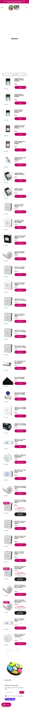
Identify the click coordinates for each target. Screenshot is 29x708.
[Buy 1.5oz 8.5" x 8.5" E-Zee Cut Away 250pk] (8, 301)
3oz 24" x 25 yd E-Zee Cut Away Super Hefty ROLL (20, 601)
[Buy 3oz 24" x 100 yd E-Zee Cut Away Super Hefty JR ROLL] (8, 589)
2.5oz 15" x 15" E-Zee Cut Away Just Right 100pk (20, 408)
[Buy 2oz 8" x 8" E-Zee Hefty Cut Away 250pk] (8, 555)
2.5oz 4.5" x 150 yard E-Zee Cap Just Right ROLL (20, 456)
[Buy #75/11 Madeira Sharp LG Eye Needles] (8, 113)
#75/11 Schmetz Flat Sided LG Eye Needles (20, 159)
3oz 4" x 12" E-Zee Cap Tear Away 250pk (19, 620)
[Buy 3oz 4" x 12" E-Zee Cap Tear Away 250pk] (8, 622)
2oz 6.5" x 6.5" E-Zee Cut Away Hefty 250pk (20, 537)
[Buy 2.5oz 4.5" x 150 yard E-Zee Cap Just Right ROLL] (8, 458)
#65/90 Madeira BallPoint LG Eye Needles (19, 80)
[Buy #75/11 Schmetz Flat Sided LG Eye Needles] (8, 160)
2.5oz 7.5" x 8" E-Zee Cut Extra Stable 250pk (20, 522)
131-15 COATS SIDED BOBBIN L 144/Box (20, 393)
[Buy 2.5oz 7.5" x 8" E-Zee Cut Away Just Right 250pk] (8, 506)
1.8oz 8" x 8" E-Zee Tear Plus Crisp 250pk (20, 315)
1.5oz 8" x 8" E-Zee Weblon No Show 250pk (20, 284)
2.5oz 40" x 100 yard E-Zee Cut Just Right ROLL (20, 487)
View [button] (20, 87)
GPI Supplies (3, 707)
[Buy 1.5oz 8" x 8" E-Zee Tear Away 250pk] (8, 270)
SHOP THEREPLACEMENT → (20, 514)
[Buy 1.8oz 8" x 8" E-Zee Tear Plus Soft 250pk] (8, 332)
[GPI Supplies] (14, 7)
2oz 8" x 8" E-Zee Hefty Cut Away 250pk (19, 553)
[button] (26, 7)
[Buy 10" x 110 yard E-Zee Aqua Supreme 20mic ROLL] (8, 364)
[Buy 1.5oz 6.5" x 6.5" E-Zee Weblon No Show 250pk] (8, 223)
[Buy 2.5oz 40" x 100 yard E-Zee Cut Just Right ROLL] (8, 489)
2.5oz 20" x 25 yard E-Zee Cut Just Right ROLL (20, 425)
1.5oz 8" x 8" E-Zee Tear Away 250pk (20, 267)
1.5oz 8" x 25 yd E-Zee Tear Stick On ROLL (20, 252)
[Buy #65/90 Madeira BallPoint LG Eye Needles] (8, 82)
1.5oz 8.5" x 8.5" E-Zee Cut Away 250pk (20, 299)
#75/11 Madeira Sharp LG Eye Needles (19, 111)
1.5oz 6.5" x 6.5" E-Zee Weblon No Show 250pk (19, 221)
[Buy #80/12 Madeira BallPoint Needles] (8, 176)
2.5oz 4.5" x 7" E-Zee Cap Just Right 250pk (20, 471)
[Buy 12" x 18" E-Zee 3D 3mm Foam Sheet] (8, 379)
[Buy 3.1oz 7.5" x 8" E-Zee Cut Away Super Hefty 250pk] (8, 572)
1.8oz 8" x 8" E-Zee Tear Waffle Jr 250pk (20, 346)
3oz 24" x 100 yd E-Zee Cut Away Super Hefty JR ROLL (20, 586)
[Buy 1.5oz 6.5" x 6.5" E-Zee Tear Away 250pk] (8, 207)
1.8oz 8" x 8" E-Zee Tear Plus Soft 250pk (20, 331)
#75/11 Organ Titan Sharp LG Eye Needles (20, 142)
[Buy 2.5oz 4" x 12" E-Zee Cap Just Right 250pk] (8, 442)
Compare (6, 88)
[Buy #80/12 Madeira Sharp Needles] (8, 192)
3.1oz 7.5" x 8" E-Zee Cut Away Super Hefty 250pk (20, 567)
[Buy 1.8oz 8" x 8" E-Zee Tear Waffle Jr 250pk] (8, 348)
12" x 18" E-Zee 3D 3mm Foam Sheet (19, 378)
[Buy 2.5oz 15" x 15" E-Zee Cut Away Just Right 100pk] (8, 411)
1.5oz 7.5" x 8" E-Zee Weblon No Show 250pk (20, 237)
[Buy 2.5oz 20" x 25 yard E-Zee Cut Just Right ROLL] (8, 426)
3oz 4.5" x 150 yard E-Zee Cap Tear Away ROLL (20, 635)
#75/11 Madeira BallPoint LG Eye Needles (19, 95)
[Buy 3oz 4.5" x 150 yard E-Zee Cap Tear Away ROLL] (8, 638)
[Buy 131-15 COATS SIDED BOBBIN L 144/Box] (8, 395)
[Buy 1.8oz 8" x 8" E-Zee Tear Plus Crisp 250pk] (8, 317)
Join (22, 692)
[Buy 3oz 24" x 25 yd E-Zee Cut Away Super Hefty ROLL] (8, 606)
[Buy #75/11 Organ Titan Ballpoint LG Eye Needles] (8, 129)
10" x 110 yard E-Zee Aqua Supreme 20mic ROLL (20, 362)
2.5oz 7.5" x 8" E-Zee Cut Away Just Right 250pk (20, 501)
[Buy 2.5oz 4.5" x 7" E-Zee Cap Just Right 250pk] (8, 473)
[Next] (20, 650)
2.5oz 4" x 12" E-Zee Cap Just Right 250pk (20, 440)
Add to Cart (20, 164)
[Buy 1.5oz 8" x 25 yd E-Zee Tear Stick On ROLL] (8, 254)
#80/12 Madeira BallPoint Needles (20, 174)
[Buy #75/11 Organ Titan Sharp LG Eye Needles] (8, 145)
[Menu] (2, 7)
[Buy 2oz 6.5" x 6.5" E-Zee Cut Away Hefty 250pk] (8, 540)
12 (16, 649)
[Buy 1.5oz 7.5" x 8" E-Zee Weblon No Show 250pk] (8, 239)
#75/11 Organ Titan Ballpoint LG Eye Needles (20, 127)
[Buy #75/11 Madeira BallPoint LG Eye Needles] (8, 98)
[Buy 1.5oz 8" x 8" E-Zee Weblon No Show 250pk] (8, 286)
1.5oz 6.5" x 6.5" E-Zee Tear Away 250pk (19, 206)
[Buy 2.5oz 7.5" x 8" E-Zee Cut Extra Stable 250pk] (8, 524)
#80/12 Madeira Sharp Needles (19, 189)
